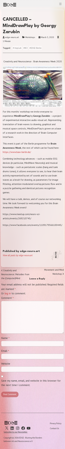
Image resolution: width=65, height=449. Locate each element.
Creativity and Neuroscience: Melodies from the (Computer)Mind (15, 274)
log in (8, 293)
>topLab (17, 48)
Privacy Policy (55, 423)
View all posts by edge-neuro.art (17, 255)
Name (5, 338)
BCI (26, 48)
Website (5, 363)
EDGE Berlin (36, 48)
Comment (7, 298)
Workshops (30, 37)
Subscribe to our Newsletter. (16, 432)
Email (5, 351)
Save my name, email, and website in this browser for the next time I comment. (31, 383)
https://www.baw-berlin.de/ (17, 151)
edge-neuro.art (12, 37)
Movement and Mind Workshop (54, 271)
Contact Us (54, 428)
